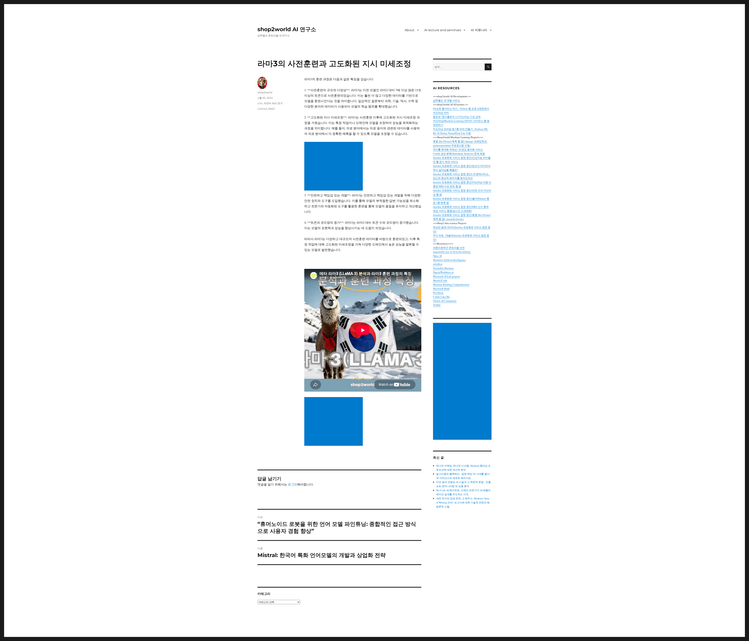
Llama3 (262, 108)
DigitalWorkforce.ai (443, 272)
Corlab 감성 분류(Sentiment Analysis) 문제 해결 (459, 153)
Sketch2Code (440, 280)
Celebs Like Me (441, 296)
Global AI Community (445, 301)
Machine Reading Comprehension (451, 284)
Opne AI (437, 256)
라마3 (271, 108)
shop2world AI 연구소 (286, 29)
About (409, 30)
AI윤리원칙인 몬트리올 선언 (449, 247)
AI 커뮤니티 (479, 30)
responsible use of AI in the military (452, 251)
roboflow (437, 264)
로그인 (292, 484)
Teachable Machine (443, 268)
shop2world (264, 92)
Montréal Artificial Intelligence (449, 260)
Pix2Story (438, 292)
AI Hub (437, 305)
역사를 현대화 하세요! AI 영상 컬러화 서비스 (458, 149)
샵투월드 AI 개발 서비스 (446, 100)
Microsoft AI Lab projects (446, 276)
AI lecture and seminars (442, 30)
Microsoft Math (441, 288)
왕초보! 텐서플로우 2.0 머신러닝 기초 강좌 (457, 116)
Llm (260, 103)
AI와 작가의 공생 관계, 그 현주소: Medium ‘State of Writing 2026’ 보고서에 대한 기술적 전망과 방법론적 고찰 (463, 502)
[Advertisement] (334, 166)
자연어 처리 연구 (273, 103)
